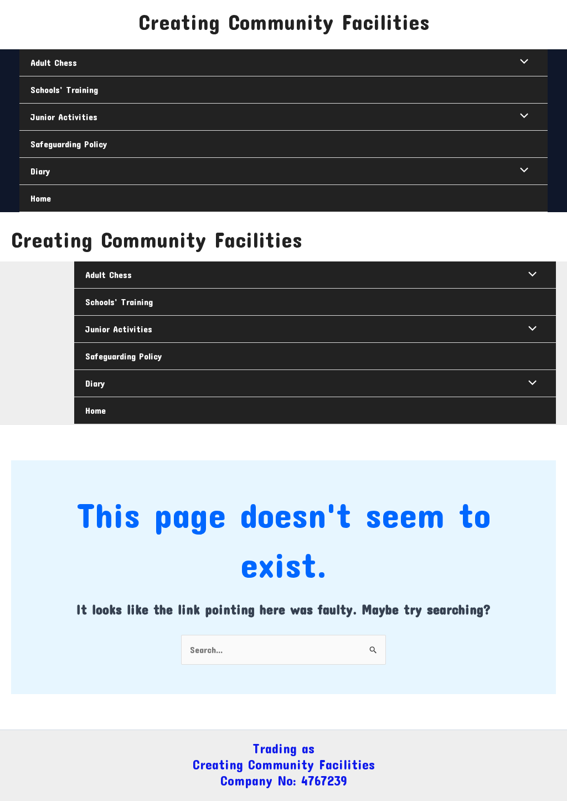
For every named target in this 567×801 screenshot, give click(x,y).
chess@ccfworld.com (66, 13)
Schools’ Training (64, 89)
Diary (40, 171)
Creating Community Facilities (283, 21)
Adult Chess (53, 62)
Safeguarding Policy (68, 143)
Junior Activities (63, 116)
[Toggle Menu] (522, 62)
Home (40, 198)
